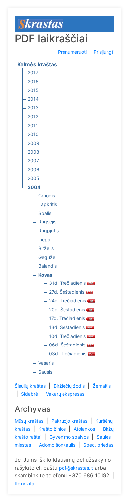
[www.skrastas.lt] (41, 24)
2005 (33, 178)
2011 (33, 125)
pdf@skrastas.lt (76, 468)
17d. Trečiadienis (67, 318)
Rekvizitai (25, 483)
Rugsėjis (47, 221)
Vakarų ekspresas (65, 394)
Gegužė (46, 257)
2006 (33, 169)
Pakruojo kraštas (70, 421)
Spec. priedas (98, 445)
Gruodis (46, 195)
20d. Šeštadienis (67, 309)
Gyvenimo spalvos (69, 437)
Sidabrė (30, 394)
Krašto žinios (52, 429)
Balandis (47, 266)
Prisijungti (104, 52)
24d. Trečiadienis (68, 300)
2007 (33, 160)
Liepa (44, 239)
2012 (33, 116)
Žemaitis (102, 386)
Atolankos (85, 429)
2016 (33, 81)
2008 (33, 152)
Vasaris (46, 363)
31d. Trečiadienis (68, 283)
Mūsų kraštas (30, 421)
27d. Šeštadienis (67, 292)
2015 (33, 90)
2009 (33, 143)
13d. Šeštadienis (67, 327)
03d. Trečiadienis (68, 353)
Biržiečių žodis (70, 386)
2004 (34, 187)
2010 (33, 134)
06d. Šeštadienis (68, 344)
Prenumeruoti (72, 52)
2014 (33, 99)
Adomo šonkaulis (58, 445)
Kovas (45, 275)
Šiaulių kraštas (31, 386)
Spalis (44, 213)
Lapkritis (47, 204)
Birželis (46, 248)
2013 (33, 107)
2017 (33, 72)
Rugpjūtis (48, 230)
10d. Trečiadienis (68, 336)
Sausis (45, 372)
